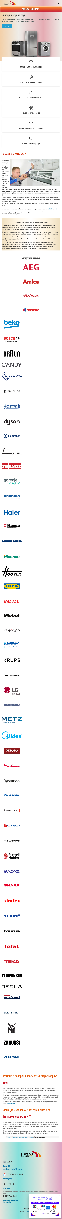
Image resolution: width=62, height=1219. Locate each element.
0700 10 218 (6, 1188)
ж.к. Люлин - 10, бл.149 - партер (12, 1169)
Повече (5, 26)
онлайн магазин (11, 1104)
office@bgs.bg (7, 1179)
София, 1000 (6, 1166)
